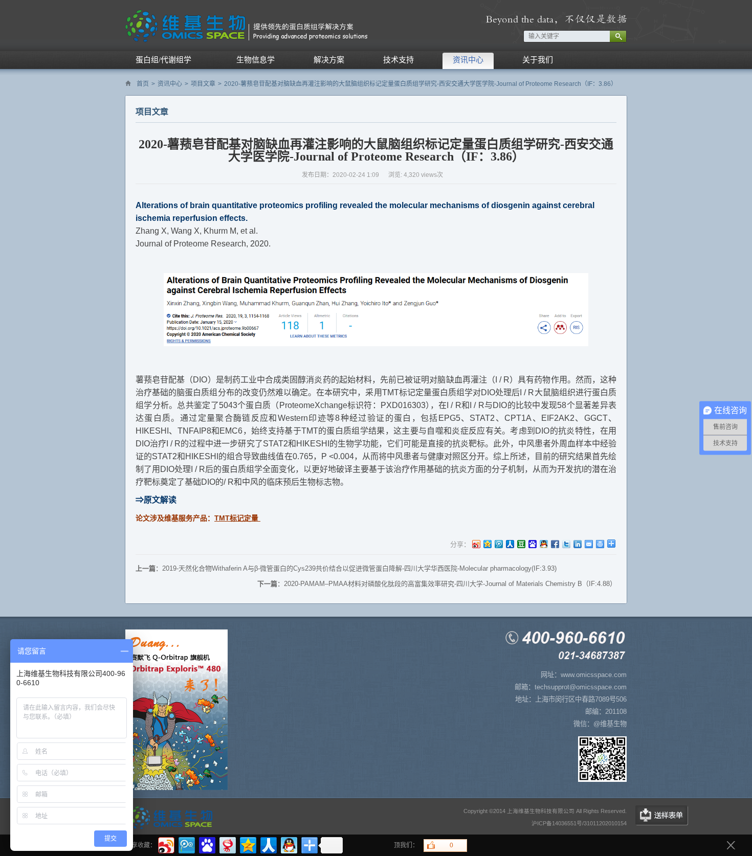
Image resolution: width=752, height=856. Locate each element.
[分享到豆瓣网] (520, 543)
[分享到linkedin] (577, 543)
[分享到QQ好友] (543, 543)
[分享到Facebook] (554, 543)
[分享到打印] (599, 543)
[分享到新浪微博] (475, 543)
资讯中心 (170, 83)
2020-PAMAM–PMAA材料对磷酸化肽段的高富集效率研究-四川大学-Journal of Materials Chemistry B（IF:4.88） (450, 584)
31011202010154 (605, 823)
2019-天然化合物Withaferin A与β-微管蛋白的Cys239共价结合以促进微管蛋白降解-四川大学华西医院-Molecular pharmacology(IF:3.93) (359, 568)
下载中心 (661, 815)
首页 (143, 83)
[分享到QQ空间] (487, 543)
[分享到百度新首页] (532, 543)
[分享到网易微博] (226, 844)
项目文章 (203, 83)
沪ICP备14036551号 (557, 823)
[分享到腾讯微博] (498, 543)
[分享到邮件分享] (588, 543)
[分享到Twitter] (565, 543)
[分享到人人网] (509, 543)
